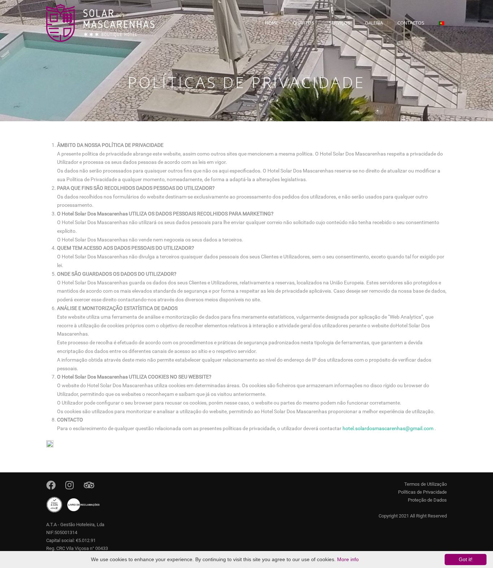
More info (348, 559)
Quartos (303, 22)
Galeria (374, 22)
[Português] (442, 27)
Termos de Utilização (425, 484)
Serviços (339, 22)
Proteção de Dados (427, 500)
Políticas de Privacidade (422, 492)
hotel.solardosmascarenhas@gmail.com (388, 428)
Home (271, 22)
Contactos (410, 22)
